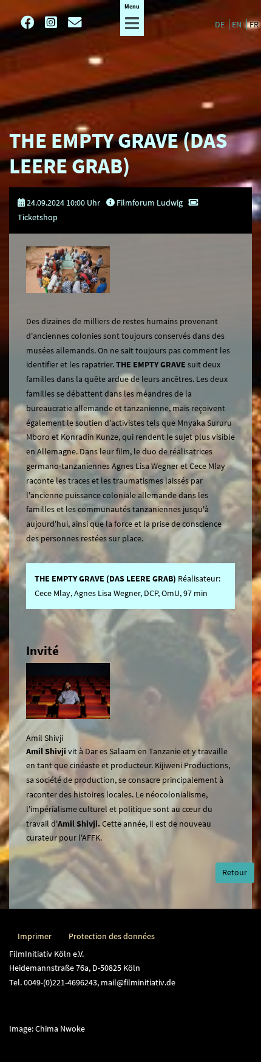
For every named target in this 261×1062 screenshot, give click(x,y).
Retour (234, 872)
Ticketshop (38, 217)
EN (237, 24)
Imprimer (35, 936)
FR (254, 24)
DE (220, 24)
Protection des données (112, 936)
